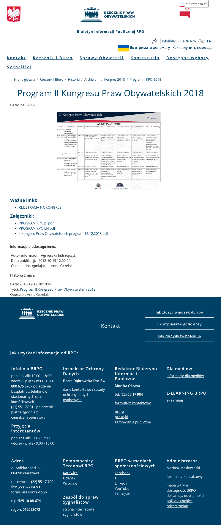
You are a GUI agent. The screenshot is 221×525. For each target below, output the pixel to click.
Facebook (122, 473)
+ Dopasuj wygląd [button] (196, 3)
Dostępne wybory (187, 57)
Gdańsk (69, 478)
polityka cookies (180, 500)
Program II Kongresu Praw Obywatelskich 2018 (57, 289)
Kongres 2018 (114, 79)
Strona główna (24, 79)
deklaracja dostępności (185, 495)
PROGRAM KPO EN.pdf (37, 228)
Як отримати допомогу (179, 324)
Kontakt (16, 57)
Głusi (201, 41)
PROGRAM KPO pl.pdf (36, 223)
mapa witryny (178, 485)
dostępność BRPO (181, 490)
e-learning (175, 400)
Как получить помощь (179, 336)
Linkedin (121, 483)
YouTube (122, 488)
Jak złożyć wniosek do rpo (179, 312)
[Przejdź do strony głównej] (110, 14)
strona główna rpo (41, 314)
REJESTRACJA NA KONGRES (40, 207)
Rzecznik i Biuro (53, 57)
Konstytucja (145, 57)
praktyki (121, 417)
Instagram (123, 493)
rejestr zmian (177, 506)
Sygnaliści (19, 66)
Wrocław (70, 483)
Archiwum (91, 79)
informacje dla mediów (185, 375)
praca (119, 411)
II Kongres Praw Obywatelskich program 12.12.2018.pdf (63, 233)
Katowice (70, 473)
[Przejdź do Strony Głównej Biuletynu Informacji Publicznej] (185, 12)
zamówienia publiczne (133, 422)
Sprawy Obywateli (102, 57)
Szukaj (154, 41)
